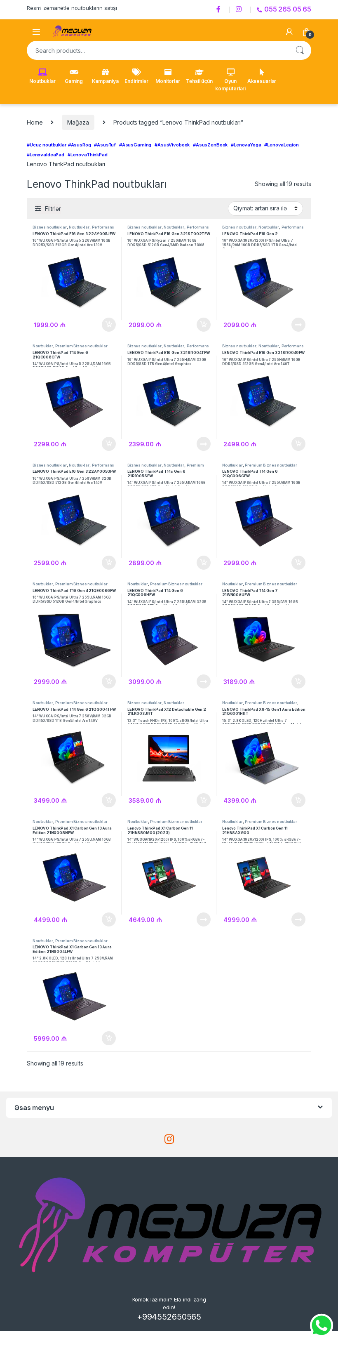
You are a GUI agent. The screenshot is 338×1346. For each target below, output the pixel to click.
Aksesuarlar (261, 81)
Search (299, 50)
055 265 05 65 (287, 9)
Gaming (74, 81)
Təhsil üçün (198, 81)
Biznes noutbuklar (50, 227)
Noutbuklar (42, 81)
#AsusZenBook (210, 145)
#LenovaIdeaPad (45, 155)
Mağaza (78, 122)
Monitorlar (167, 81)
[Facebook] (219, 9)
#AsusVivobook (172, 145)
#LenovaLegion (281, 145)
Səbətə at (108, 325)
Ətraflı (298, 325)
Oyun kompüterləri (230, 85)
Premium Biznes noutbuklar (81, 346)
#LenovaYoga (246, 145)
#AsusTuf (105, 145)
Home (34, 122)
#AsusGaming (135, 145)
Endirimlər (136, 81)
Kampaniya (105, 81)
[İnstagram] (240, 9)
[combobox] (157, 50)
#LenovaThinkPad (88, 155)
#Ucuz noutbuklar (46, 145)
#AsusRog (79, 145)
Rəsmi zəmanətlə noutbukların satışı (72, 8)
